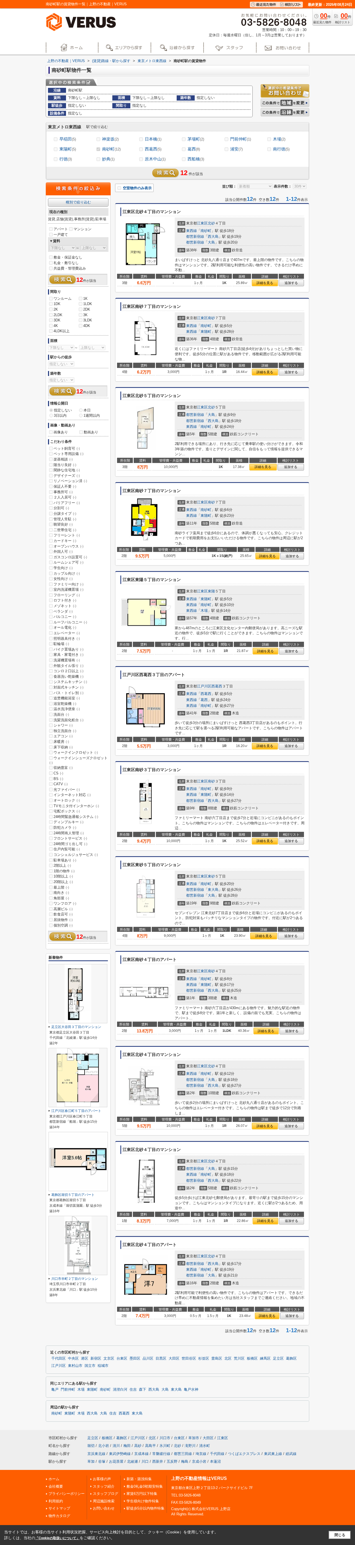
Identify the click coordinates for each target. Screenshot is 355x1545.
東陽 (211, 591)
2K (56, 309)
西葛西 (153, 149)
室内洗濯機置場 (68, 589)
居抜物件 (63, 920)
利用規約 (56, 1501)
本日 (87, 410)
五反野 (172, 1461)
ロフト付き (65, 600)
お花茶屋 (116, 1461)
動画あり (91, 432)
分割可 (61, 508)
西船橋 (195, 159)
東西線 (191, 231)
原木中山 (155, 159)
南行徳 (281, 149)
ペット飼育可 (67, 448)
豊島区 (216, 1358)
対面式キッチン (68, 687)
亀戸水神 (191, 1389)
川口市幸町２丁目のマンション (74, 1279)
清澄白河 (120, 1389)
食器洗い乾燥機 (68, 676)
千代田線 (217, 1454)
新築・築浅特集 (139, 1479)
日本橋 (153, 139)
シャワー (63, 725)
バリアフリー (67, 503)
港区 (84, 1358)
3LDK (87, 320)
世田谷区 (189, 1358)
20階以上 (63, 882)
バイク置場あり (68, 649)
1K (85, 298)
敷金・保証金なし (68, 257)
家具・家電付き (68, 655)
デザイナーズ (67, 476)
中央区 (73, 1358)
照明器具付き (67, 638)
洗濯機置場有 (67, 660)
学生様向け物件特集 (142, 1501)
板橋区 (252, 1358)
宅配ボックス (67, 811)
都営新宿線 (195, 236)
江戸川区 (204, 686)
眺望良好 (63, 524)
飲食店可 (63, 914)
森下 (142, 1389)
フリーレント (67, 535)
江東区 (202, 223)
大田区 (174, 1358)
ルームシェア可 (68, 562)
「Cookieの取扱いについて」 (57, 1538)
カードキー (65, 541)
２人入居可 (65, 497)
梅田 (127, 1446)
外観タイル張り (68, 666)
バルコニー (65, 617)
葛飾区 (291, 1358)
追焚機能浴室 (67, 698)
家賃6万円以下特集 (141, 1494)
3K (85, 315)
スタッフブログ (105, 1494)
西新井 (157, 1461)
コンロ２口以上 (68, 671)
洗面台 (61, 714)
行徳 (65, 159)
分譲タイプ (65, 513)
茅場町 (195, 139)
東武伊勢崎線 (120, 1454)
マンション (82, 229)
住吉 (133, 1389)
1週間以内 (91, 415)
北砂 (211, 223)
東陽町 (67, 149)
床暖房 (61, 742)
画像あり (61, 432)
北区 (228, 1358)
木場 (279, 139)
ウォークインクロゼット (76, 752)
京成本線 (141, 1454)
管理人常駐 (65, 519)
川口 (145, 1461)
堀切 (91, 1446)
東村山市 (75, 1366)
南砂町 (111, 149)
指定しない (63, 410)
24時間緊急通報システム (76, 817)
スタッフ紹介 (104, 1486)
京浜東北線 (96, 1454)
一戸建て (61, 234)
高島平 (150, 1446)
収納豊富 (63, 768)
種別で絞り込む (78, 202)
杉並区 (203, 1358)
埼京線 (201, 1454)
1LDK (87, 304)
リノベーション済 (70, 481)
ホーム (54, 1479)
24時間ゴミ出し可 (70, 844)
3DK (57, 320)
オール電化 (65, 627)
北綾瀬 (132, 1461)
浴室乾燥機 (65, 704)
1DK (57, 304)
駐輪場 (61, 644)
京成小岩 (199, 1461)
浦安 (236, 149)
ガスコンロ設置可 (70, 557)
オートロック (67, 800)
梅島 (184, 1461)
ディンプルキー (68, 822)
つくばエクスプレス (244, 1454)
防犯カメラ (65, 827)
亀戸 (55, 1389)
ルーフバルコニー (70, 622)
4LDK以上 (62, 331)
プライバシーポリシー (67, 1494)
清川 (116, 1446)
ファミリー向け (68, 584)
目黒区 (161, 1358)
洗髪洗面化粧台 (68, 720)
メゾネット (65, 606)
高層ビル (63, 909)
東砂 (211, 876)
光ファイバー (67, 789)
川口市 (164, 1438)
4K (56, 326)
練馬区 (265, 1358)
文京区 (108, 1358)
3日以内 (60, 415)
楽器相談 (63, 459)
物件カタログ (59, 1516)
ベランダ (63, 611)
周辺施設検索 (104, 1501)
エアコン (63, 736)
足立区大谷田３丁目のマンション (76, 1027)
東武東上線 (273, 1454)
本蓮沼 (215, 1461)
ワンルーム (63, 298)
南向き (61, 893)
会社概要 (56, 1486)
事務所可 (63, 492)
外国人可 (63, 551)
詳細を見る (265, 283)
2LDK (58, 315)
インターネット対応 (72, 795)
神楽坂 (110, 139)
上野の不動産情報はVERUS (199, 1478)
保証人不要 (65, 486)
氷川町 (164, 1446)
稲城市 (103, 1366)
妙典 (108, 159)
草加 (91, 1461)
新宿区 (95, 1358)
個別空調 (63, 925)
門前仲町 (240, 139)
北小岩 (103, 1446)
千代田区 (58, 1358)
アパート (61, 229)
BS (58, 779)
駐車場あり (65, 860)
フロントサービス (70, 838)
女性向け (63, 579)
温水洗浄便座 (67, 709)
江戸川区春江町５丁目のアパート (76, 1111)
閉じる (339, 1535)
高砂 (137, 1446)
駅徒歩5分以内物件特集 (145, 1508)
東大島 (213, 889)
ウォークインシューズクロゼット (78, 760)
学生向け (63, 568)
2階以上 (62, 865)
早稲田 (67, 139)
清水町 (204, 1446)
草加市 (193, 1438)
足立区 (278, 1358)
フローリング (67, 595)
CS (58, 773)
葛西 (193, 149)
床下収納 (63, 747)
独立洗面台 (65, 731)
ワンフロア (65, 903)
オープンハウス (68, 546)
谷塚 (101, 1461)
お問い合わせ (104, 1508)
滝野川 (190, 1446)
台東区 (121, 1358)
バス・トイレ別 (68, 693)
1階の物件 (64, 871)
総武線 (291, 1454)
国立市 (90, 1366)
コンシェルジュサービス (76, 855)
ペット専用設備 (68, 454)
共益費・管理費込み (70, 268)
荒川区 (239, 1358)
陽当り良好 (65, 465)
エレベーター (67, 633)
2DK (86, 309)
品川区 (148, 1358)
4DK (86, 326)
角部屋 (61, 898)
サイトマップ (59, 1508)
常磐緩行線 (161, 1454)
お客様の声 (102, 1479)
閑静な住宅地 (67, 470)
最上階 (61, 887)
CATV (61, 784)
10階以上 (63, 876)
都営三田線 (183, 1454)
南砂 (211, 318)
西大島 (213, 236)
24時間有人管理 (69, 833)
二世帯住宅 (65, 530)
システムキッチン (70, 682)
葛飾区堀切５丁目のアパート (73, 1195)
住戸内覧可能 (67, 849)
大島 (211, 242)
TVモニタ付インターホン (76, 806)
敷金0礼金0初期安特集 (144, 1486)
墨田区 (135, 1358)
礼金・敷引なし (66, 263)
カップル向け (67, 573)
